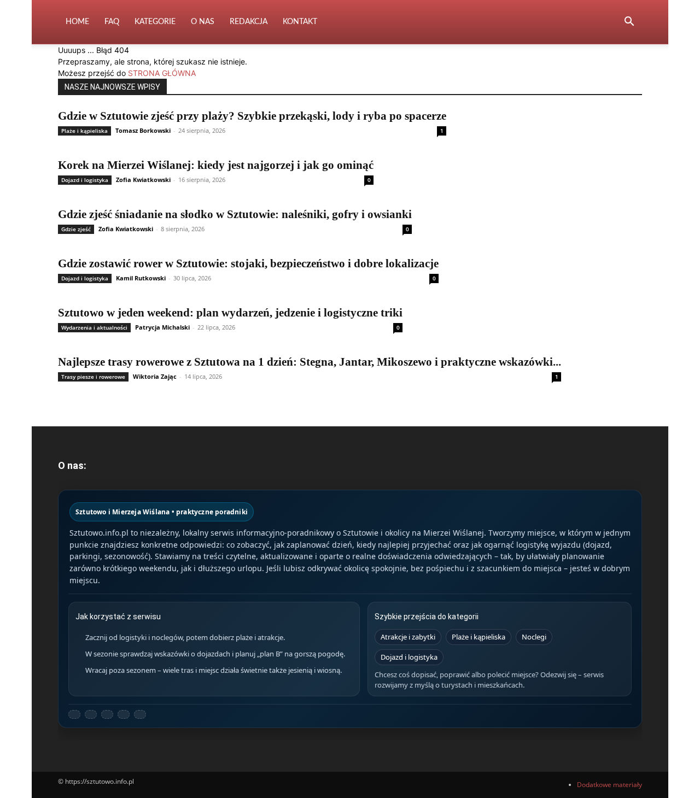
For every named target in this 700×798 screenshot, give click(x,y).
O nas (202, 22)
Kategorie (155, 22)
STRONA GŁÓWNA (162, 73)
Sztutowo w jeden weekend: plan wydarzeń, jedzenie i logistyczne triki (230, 312)
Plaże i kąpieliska (84, 130)
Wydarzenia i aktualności (94, 327)
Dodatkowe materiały (609, 784)
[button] (629, 22)
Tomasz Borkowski (143, 130)
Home (77, 22)
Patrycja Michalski (162, 327)
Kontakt (300, 22)
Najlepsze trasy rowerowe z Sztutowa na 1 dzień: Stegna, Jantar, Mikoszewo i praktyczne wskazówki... (309, 361)
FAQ (111, 22)
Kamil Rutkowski (141, 278)
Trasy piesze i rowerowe (93, 376)
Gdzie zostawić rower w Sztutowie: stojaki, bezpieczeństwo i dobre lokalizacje (248, 263)
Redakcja (248, 22)
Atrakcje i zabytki (408, 637)
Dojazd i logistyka (84, 180)
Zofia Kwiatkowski (143, 179)
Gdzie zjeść (76, 229)
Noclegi (534, 637)
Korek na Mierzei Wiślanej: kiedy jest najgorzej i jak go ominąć (216, 165)
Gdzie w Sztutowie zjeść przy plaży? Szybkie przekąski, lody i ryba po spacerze (252, 115)
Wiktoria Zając (155, 376)
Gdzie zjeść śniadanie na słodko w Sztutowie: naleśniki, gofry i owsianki (235, 214)
